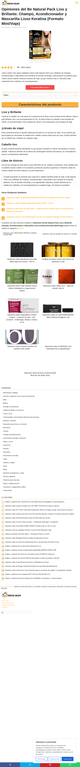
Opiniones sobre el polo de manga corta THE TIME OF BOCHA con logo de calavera (32, 506)
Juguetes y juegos (9, 462)
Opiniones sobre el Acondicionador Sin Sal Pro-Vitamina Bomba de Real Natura (39, 217)
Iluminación (6, 445)
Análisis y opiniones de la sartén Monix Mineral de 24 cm (23, 546)
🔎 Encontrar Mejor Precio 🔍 (40, 87)
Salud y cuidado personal (11, 483)
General (5, 431)
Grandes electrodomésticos (12, 434)
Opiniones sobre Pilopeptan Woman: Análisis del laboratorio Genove (26, 538)
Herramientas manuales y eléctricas (14, 438)
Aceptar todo (68, 759)
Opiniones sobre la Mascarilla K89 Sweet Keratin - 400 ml (30, 203)
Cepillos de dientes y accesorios (13, 410)
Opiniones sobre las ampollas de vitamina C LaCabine (59, 234)
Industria (6, 448)
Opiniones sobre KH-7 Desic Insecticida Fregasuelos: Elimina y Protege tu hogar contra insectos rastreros (39, 510)
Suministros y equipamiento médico (14, 487)
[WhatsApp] (70, 764)
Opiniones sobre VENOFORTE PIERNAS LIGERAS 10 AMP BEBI (20, 233)
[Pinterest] (50, 764)
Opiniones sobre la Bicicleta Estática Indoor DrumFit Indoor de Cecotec (27, 518)
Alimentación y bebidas (10, 392)
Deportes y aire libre (9, 420)
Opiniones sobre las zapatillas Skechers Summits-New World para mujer (28, 530)
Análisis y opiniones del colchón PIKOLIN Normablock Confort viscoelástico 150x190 (32, 558)
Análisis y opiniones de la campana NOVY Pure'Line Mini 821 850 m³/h (27, 574)
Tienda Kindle (7, 490)
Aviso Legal (5, 600)
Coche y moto (7, 413)
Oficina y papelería (9, 476)
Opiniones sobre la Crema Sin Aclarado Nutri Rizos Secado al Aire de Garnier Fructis (32, 542)
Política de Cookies (7, 603)
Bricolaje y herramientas (11, 406)
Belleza (5, 403)
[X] (30, 764)
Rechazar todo (54, 759)
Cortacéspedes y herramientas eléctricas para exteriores (21, 417)
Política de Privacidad (8, 605)
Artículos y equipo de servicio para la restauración (19, 396)
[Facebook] (10, 764)
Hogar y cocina (8, 441)
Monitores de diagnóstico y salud (13, 473)
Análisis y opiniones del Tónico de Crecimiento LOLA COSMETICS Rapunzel (29, 554)
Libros (5, 466)
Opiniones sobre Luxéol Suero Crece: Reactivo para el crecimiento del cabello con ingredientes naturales (38, 570)
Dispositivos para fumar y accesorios (15, 424)
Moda (5, 469)
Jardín (5, 459)
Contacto (4, 607)
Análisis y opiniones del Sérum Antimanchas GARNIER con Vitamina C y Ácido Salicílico (33, 578)
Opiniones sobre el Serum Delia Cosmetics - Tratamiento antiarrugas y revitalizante (31, 522)
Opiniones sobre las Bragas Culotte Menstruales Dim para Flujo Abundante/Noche (31, 566)
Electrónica (6, 427)
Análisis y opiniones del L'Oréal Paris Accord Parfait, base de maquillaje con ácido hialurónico (34, 502)
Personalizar (41, 759)
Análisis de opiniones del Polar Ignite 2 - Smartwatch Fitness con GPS (27, 534)
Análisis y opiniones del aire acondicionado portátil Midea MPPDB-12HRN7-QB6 (30, 550)
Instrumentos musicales (10, 455)
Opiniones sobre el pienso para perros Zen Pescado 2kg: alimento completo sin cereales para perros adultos (39, 514)
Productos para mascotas (11, 480)
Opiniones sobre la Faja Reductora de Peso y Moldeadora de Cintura (27, 562)
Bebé (4, 399)
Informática (6, 452)
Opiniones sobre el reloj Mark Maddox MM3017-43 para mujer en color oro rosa (30, 526)
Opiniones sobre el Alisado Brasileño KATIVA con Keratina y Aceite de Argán (38, 198)
